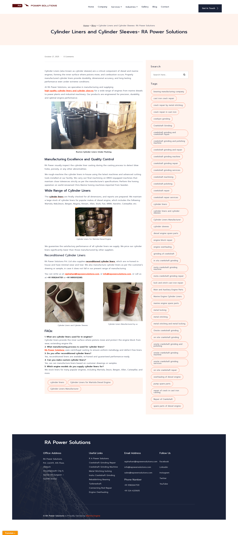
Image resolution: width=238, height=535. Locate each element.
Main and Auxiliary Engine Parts (168, 289)
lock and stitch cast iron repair (168, 282)
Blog (154, 6)
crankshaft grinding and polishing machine (169, 142)
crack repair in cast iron (165, 112)
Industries (131, 6)
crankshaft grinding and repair (168, 149)
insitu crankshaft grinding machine (165, 268)
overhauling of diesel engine (167, 377)
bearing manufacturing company (169, 91)
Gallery (145, 6)
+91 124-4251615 (132, 490)
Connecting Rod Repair (100, 487)
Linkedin (164, 467)
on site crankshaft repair (165, 370)
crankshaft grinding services (167, 170)
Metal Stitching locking (100, 471)
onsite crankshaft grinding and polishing (168, 345)
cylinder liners (57, 382)
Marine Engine (93, 515)
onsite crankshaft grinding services (166, 362)
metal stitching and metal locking (169, 323)
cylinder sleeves (161, 226)
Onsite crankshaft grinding (166, 330)
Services (115, 6)
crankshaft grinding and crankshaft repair (165, 133)
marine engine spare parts (166, 303)
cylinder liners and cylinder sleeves (166, 212)
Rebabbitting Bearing (99, 479)
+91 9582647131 (131, 485)
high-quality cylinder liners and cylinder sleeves (69, 90)
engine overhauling (163, 247)
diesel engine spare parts (166, 233)
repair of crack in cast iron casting (166, 391)
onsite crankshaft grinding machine (166, 353)
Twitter (163, 478)
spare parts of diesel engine (167, 406)
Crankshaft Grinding (163, 125)
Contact (165, 6)
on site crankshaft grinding (166, 337)
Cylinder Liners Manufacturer (64, 388)
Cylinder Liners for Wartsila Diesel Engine (90, 382)
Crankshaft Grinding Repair (102, 462)
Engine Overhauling (98, 492)
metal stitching (161, 317)
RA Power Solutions (54, 350)
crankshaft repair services (166, 197)
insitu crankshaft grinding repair (169, 276)
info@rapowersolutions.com (117, 273)
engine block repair (163, 240)
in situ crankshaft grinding (166, 260)
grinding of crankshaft (164, 253)
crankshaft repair (161, 190)
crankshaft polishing (163, 183)
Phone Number (133, 479)
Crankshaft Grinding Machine (103, 466)
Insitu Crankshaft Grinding (102, 475)
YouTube (164, 483)
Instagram (164, 472)
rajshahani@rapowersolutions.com (82, 273)
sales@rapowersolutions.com (138, 472)
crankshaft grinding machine (167, 156)
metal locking (160, 310)
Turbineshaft (95, 483)
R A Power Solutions (99, 458)
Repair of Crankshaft (163, 399)
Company (102, 6)
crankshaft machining (163, 177)
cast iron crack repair (164, 98)
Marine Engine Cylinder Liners (168, 296)
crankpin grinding (162, 118)
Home (91, 6)
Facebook (164, 461)
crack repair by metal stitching (168, 105)
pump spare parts (162, 383)
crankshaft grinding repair (166, 163)
